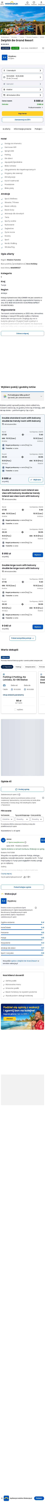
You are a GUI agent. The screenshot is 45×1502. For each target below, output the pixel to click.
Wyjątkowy (12, 56)
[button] (22, 77)
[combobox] (5, 819)
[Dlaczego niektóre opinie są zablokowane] (19, 794)
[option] (7, 667)
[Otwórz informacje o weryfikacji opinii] (43, 798)
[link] (11, 3)
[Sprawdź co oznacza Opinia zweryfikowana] (25, 842)
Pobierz (39, 1498)
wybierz (20, 709)
